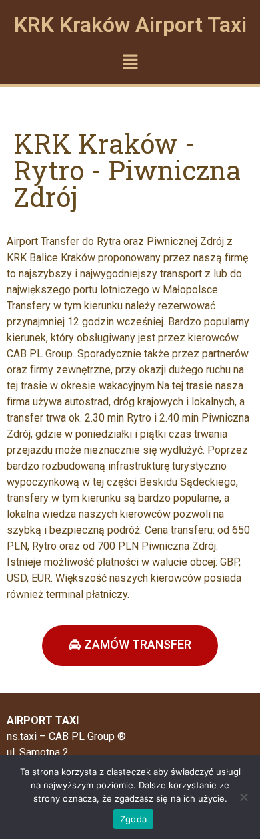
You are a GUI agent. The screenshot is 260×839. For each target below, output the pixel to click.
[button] (130, 62)
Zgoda (133, 819)
